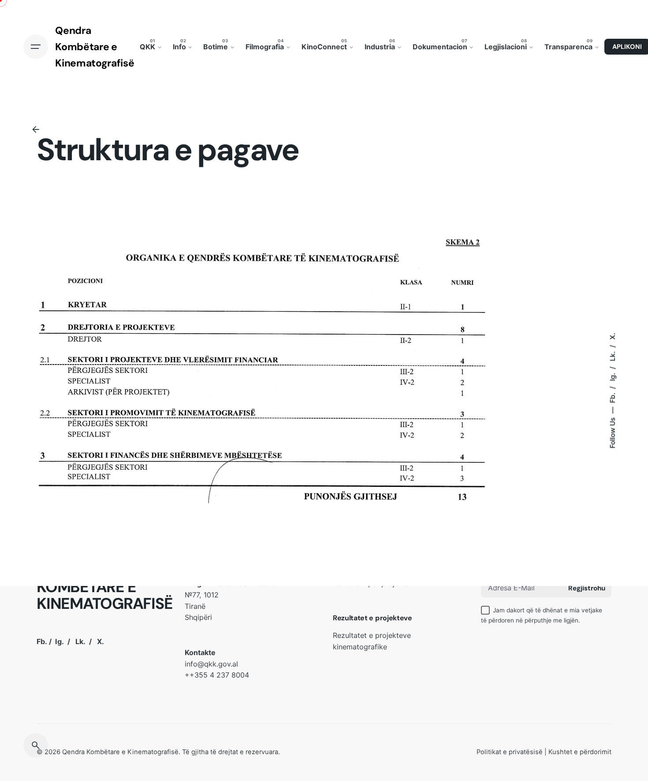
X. (612, 336)
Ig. (612, 376)
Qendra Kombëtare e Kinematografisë (120, 752)
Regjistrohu (586, 588)
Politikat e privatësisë (510, 752)
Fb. (612, 397)
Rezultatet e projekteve (372, 618)
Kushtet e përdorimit (579, 752)
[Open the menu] (35, 46)
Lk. (612, 355)
